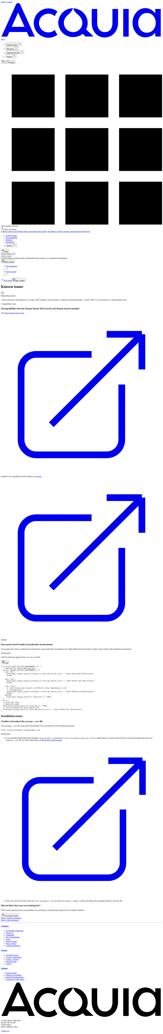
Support (9, 57)
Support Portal (11, 973)
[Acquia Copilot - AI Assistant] (3, 62)
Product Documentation (15, 977)
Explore (4, 950)
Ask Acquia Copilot (11, 916)
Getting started (11, 236)
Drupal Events (11, 962)
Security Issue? (11, 941)
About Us (9, 933)
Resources (10, 49)
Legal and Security (13, 53)
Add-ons (9, 246)
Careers (8, 964)
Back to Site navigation (9, 920)
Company (5, 926)
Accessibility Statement (14, 931)
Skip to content (6, 2)
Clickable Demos (12, 955)
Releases (9, 240)
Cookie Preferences (13, 946)
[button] (5, 662)
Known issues (11, 272)
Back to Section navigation (11, 918)
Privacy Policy (11, 944)
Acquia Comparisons (14, 957)
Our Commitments (13, 937)
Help (6, 252)
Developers (10, 242)
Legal (8, 939)
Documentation (11, 238)
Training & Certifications (15, 979)
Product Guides (12, 45)
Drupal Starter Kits (83, 231)
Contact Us (5, 1031)
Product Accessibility (14, 975)
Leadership (10, 935)
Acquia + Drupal (12, 959)
